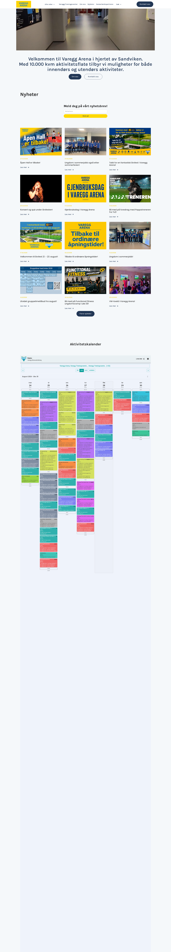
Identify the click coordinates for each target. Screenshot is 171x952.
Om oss (75, 76)
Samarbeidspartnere (104, 4)
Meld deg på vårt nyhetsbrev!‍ (85, 106)
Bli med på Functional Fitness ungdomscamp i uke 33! (79, 302)
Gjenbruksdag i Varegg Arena (80, 209)
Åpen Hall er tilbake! (30, 162)
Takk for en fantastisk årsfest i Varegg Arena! (128, 163)
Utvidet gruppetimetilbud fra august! (38, 301)
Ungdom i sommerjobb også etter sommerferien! (82, 163)
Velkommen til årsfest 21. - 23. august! (39, 256)
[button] (50, 4)
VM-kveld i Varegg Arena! (122, 301)
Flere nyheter (86, 314)
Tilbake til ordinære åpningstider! (81, 256)
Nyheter (91, 4)
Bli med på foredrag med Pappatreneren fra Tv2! (130, 210)
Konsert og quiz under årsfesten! (36, 209)
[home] (23, 4)
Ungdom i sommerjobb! (121, 256)
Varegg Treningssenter (68, 4)
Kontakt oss (93, 76)
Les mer (24, 167)
